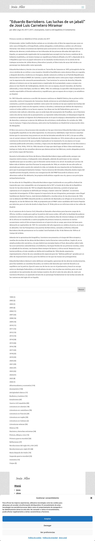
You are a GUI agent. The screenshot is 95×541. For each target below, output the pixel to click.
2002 (11, 300)
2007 (11, 315)
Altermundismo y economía (20, 385)
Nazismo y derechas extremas (21, 431)
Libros (18, 493)
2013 (11, 336)
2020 (11, 361)
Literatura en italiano (18, 421)
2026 (11, 382)
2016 (11, 346)
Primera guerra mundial (19, 438)
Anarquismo (39, 30)
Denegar (47, 525)
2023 (11, 371)
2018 (11, 353)
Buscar (81, 289)
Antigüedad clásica (17, 392)
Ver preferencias (47, 532)
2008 (11, 318)
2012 (11, 332)
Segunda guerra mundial (19, 456)
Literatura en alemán (18, 406)
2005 (11, 308)
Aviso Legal (63, 538)
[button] (91, 498)
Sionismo (13, 459)
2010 (11, 325)
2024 (11, 375)
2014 (11, 339)
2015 (11, 343)
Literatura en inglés (17, 417)
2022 (11, 368)
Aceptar (47, 519)
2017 (32, 30)
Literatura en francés (18, 413)
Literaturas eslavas (17, 424)
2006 (11, 311)
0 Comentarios (69, 30)
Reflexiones (14, 442)
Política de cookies (34, 538)
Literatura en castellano (19, 410)
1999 (11, 297)
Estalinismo (14, 399)
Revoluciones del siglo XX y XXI (22, 445)
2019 (11, 357)
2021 (11, 364)
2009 (11, 322)
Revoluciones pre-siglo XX (20, 449)
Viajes (12, 463)
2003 (11, 304)
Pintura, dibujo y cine (18, 435)
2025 (11, 378)
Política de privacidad (50, 538)
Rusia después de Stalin (19, 452)
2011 (11, 329)
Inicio (18, 490)
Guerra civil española (53, 30)
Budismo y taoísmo (17, 396)
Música (12, 428)
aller (14, 30)
